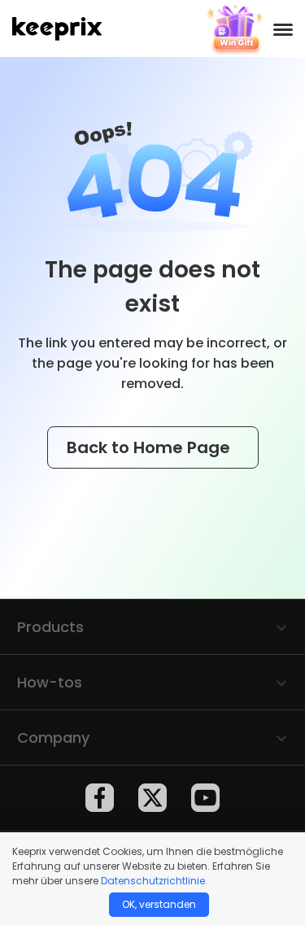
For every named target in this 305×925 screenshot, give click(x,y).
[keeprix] (57, 29)
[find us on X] (152, 797)
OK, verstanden (159, 904)
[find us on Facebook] (99, 797)
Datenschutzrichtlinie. (154, 881)
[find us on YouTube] (205, 797)
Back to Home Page (150, 447)
